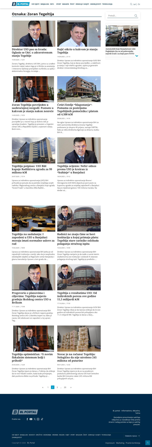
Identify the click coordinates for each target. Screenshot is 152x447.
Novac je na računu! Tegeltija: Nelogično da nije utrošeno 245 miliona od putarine (77, 357)
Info (52, 4)
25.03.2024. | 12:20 (18, 364)
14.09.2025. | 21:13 (63, 56)
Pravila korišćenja (133, 443)
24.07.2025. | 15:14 (18, 176)
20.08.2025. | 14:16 (63, 118)
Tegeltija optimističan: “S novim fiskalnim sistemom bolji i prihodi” (32, 357)
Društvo (39, 435)
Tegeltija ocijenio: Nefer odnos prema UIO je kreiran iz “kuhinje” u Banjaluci (76, 169)
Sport (58, 4)
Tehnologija (107, 4)
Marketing (120, 443)
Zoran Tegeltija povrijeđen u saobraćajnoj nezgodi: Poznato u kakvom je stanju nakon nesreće (33, 108)
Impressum (110, 443)
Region (61, 435)
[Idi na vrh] (147, 442)
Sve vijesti (35, 4)
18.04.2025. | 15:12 (63, 176)
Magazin (65, 4)
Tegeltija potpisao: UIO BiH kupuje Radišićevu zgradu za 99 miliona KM (32, 169)
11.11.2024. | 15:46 (18, 306)
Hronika (55, 435)
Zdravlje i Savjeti (82, 4)
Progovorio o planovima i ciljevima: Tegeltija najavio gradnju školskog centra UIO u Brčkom (31, 297)
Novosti (32, 435)
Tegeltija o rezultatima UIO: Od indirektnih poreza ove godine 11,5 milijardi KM (77, 296)
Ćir (139, 4)
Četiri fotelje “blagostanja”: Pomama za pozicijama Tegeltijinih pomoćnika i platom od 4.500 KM (77, 109)
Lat (134, 4)
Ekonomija (47, 435)
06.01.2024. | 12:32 (63, 364)
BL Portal (31, 443)
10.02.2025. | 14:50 (63, 248)
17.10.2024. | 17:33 (63, 303)
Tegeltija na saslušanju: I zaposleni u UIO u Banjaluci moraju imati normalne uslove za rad (33, 238)
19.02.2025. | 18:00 (18, 248)
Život (72, 4)
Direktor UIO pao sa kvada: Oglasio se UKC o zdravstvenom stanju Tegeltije (32, 52)
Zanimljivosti (95, 4)
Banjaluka (45, 4)
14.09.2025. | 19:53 (18, 115)
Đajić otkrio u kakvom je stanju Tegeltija (77, 50)
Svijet (67, 435)
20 (65, 387)
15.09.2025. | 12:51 (18, 60)
